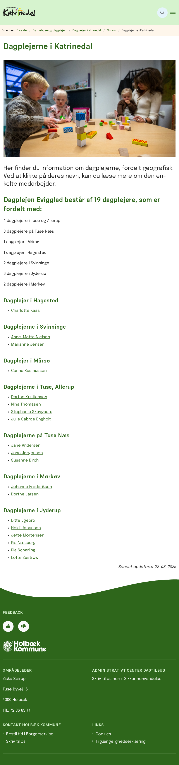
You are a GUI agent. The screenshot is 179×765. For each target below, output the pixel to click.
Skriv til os (16, 742)
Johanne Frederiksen (31, 487)
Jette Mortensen (27, 535)
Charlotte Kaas (25, 311)
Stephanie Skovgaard (31, 412)
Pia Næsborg (23, 543)
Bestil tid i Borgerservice (29, 734)
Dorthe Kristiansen (29, 397)
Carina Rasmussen (29, 371)
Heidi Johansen (26, 528)
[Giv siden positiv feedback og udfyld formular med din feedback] (8, 626)
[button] (174, 12)
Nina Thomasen (26, 404)
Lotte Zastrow (24, 558)
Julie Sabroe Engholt (31, 419)
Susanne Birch (25, 460)
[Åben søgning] (162, 12)
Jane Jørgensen (27, 453)
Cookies (103, 734)
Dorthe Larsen (25, 494)
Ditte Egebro (23, 521)
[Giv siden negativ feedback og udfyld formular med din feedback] (23, 626)
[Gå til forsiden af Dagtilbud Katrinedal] (75, 12)
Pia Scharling (23, 550)
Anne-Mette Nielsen (30, 337)
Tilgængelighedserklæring (121, 742)
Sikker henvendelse (143, 679)
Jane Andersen (25, 446)
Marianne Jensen (28, 345)
